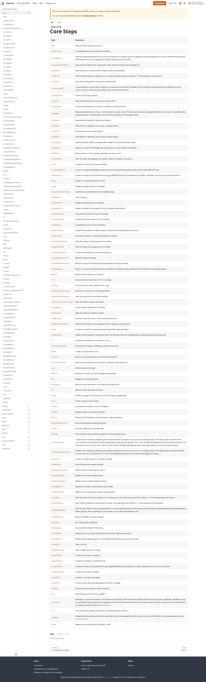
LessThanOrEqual (10, 232)
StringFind (7, 321)
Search (131, 665)
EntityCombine (9, 140)
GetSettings (8, 194)
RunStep (6, 283)
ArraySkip (7, 67)
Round (6, 271)
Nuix (4, 418)
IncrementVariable (11, 221)
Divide (5, 109)
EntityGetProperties (11, 148)
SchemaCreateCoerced (12, 290)
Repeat (6, 267)
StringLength (8, 340)
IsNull (5, 225)
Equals (6, 171)
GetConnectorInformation (14, 190)
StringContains (9, 317)
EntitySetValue (9, 167)
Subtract (6, 383)
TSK (3, 444)
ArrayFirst (7, 40)
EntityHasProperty (10, 155)
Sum (5, 387)
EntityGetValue (9, 151)
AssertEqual (8, 78)
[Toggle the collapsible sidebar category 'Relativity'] (28, 425)
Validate (6, 398)
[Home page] (52, 22)
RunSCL (6, 279)
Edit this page (58, 638)
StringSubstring (9, 356)
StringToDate (8, 367)
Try (4, 394)
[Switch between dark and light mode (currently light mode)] (184, 3)
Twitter (84, 669)
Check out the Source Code (92, 665)
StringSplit (7, 352)
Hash (5, 209)
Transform (7, 391)
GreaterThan (8, 202)
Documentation (23, 3)
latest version (90, 16)
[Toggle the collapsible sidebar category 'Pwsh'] (28, 421)
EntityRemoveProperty (12, 163)
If (4, 217)
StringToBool (8, 360)
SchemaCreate (9, 286)
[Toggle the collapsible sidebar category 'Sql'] (28, 437)
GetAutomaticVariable (12, 186)
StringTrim (7, 379)
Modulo (6, 240)
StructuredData (8, 441)
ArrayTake (7, 74)
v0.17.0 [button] (172, 3)
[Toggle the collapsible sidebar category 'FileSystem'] (28, 410)
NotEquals (7, 248)
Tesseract (6, 448)
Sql (3, 437)
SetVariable (8, 298)
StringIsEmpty (9, 333)
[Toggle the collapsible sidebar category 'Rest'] (28, 429)
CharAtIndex (8, 90)
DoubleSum (8, 136)
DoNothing (7, 113)
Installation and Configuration (46, 669)
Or (4, 252)
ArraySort (7, 71)
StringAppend (9, 313)
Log (4, 236)
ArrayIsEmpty (8, 47)
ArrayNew (7, 63)
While (5, 402)
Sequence (7, 294)
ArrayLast (7, 51)
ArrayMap (7, 59)
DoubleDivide (8, 121)
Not (4, 244)
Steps (35, 3)
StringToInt (8, 375)
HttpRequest (8, 213)
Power (6, 256)
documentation (104, 605)
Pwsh (4, 421)
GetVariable (8, 198)
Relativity (5, 425)
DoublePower (9, 124)
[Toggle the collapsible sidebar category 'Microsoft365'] (28, 414)
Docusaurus (108, 677)
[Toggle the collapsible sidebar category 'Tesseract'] (28, 448)
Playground (50, 3)
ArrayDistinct (8, 24)
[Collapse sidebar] (16, 654)
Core (4, 13)
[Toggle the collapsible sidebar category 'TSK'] (28, 444)
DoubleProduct (9, 128)
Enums (5, 406)
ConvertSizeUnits (10, 97)
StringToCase (8, 364)
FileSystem (6, 410)
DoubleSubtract (9, 132)
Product (6, 263)
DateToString (8, 101)
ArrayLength (8, 55)
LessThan (7, 229)
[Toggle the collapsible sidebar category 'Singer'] (28, 433)
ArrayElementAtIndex (12, 28)
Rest (4, 429)
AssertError (8, 82)
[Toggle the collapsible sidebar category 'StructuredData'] (28, 441)
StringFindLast (9, 325)
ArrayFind (7, 36)
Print (5, 259)
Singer (4, 433)
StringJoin (7, 337)
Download (159, 3)
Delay (5, 105)
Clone (5, 94)
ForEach (6, 178)
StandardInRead (10, 306)
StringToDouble (9, 371)
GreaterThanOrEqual (11, 205)
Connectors (38, 665)
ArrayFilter (7, 32)
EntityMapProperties (11, 159)
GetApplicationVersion (12, 182)
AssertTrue (7, 86)
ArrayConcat (8, 20)
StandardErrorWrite (11, 302)
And (5, 17)
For (4, 175)
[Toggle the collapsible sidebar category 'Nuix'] (28, 417)
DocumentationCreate (12, 117)
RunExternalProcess (11, 275)
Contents (59, 634)
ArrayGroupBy (9, 44)
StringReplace (9, 348)
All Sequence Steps (9, 9)
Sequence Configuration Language (48, 672)
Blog (41, 3)
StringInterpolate (10, 329)
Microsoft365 (7, 414)
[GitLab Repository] (180, 3)
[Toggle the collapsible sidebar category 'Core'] (28, 13)
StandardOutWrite (10, 310)
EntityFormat (8, 144)
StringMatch (8, 344)
